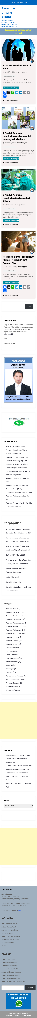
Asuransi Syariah (12, 640)
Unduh (3, 946)
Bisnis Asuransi (11, 655)
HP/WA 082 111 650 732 (19, 2)
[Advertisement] (18, 720)
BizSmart (9, 1015)
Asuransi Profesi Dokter (15, 633)
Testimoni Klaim (12, 686)
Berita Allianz (11, 648)
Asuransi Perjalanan (13, 630)
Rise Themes (26, 1015)
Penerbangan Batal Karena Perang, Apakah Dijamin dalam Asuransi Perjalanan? (18, 471)
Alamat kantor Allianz (9, 930)
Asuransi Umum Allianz (8, 12)
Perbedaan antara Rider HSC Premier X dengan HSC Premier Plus (18, 259)
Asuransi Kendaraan (13, 616)
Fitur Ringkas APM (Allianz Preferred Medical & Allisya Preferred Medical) (16, 450)
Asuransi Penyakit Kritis (15, 626)
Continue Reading (10, 88)
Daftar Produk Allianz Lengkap (13, 981)
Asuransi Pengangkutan (15, 623)
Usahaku (24, 773)
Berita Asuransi (11, 651)
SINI (19, 910)
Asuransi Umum (12, 644)
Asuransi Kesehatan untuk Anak (17, 67)
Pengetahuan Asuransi (14, 676)
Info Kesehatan (12, 662)
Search (30, 988)
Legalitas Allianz (7, 933)
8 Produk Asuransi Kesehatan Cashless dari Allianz (16, 198)
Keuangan (10, 669)
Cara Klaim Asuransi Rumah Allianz (19, 492)
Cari (29, 306)
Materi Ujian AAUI (12, 577)
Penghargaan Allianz (14, 679)
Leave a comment (11, 101)
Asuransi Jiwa (11, 609)
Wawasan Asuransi (13, 690)
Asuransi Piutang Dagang (11, 972)
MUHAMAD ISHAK (12, 783)
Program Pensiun (12, 683)
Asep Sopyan (11, 755)
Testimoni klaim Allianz (10, 939)
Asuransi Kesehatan (9, 76)
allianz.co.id (8, 334)
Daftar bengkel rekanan (10, 936)
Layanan (9, 672)
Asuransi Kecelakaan (14, 612)
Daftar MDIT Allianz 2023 (15, 555)
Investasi (9, 665)
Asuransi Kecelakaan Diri (10, 975)
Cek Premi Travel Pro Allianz (17, 464)
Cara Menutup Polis (13, 582)
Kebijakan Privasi (7, 942)
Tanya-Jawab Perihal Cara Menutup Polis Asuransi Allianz (18, 758)
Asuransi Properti (12, 637)
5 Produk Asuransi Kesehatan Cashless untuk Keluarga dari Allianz (17, 136)
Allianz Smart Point (8, 927)
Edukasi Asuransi (12, 658)
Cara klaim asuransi (9, 924)
